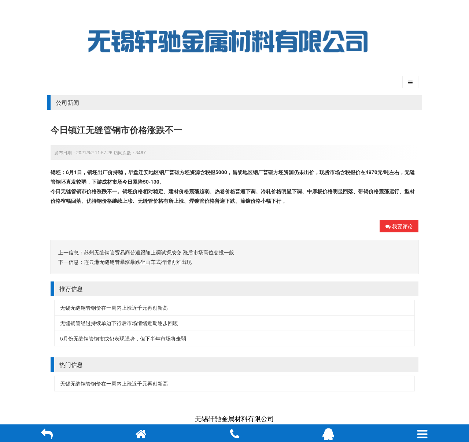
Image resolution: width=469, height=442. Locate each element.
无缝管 (68, 191)
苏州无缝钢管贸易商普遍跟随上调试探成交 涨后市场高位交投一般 (159, 252)
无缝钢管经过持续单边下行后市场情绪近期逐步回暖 (119, 323)
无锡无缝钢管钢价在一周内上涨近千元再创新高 (114, 307)
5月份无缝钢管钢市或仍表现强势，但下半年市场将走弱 (123, 338)
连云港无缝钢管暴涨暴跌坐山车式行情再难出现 (138, 261)
